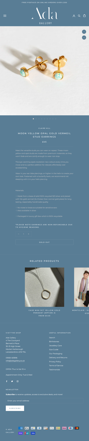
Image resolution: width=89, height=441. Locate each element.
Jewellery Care (55, 345)
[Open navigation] (4, 16)
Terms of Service (56, 365)
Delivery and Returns (58, 357)
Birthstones (54, 341)
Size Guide (53, 349)
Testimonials (54, 369)
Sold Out (44, 242)
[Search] (79, 15)
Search (52, 337)
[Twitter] (12, 381)
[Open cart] (84, 15)
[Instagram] (17, 381)
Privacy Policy (55, 361)
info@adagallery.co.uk (15, 361)
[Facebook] (7, 381)
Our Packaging (55, 353)
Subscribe (15, 408)
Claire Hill (44, 128)
